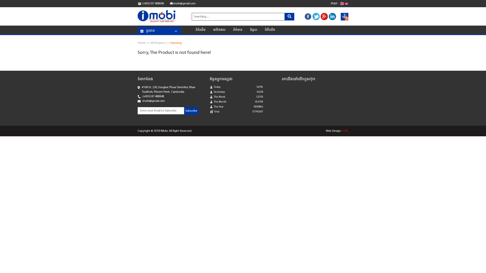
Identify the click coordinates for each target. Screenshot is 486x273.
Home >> (144, 43)
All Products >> (160, 43)
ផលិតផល (219, 29)
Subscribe (191, 110)
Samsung (176, 43)
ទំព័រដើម (201, 29)
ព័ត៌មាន (237, 29)
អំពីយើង (270, 29)
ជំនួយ (253, 29)
